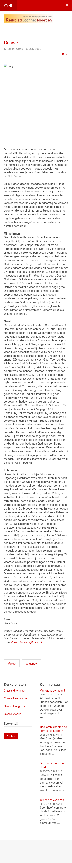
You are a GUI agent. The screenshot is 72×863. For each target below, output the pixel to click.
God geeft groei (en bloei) (52, 765)
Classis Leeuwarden (16, 698)
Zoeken (11, 736)
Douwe (11, 42)
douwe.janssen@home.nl (26, 642)
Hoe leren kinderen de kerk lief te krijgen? (53, 729)
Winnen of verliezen (52, 800)
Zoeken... (10, 723)
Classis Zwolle (12, 714)
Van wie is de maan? (52, 690)
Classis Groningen (15, 690)
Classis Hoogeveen (15, 706)
